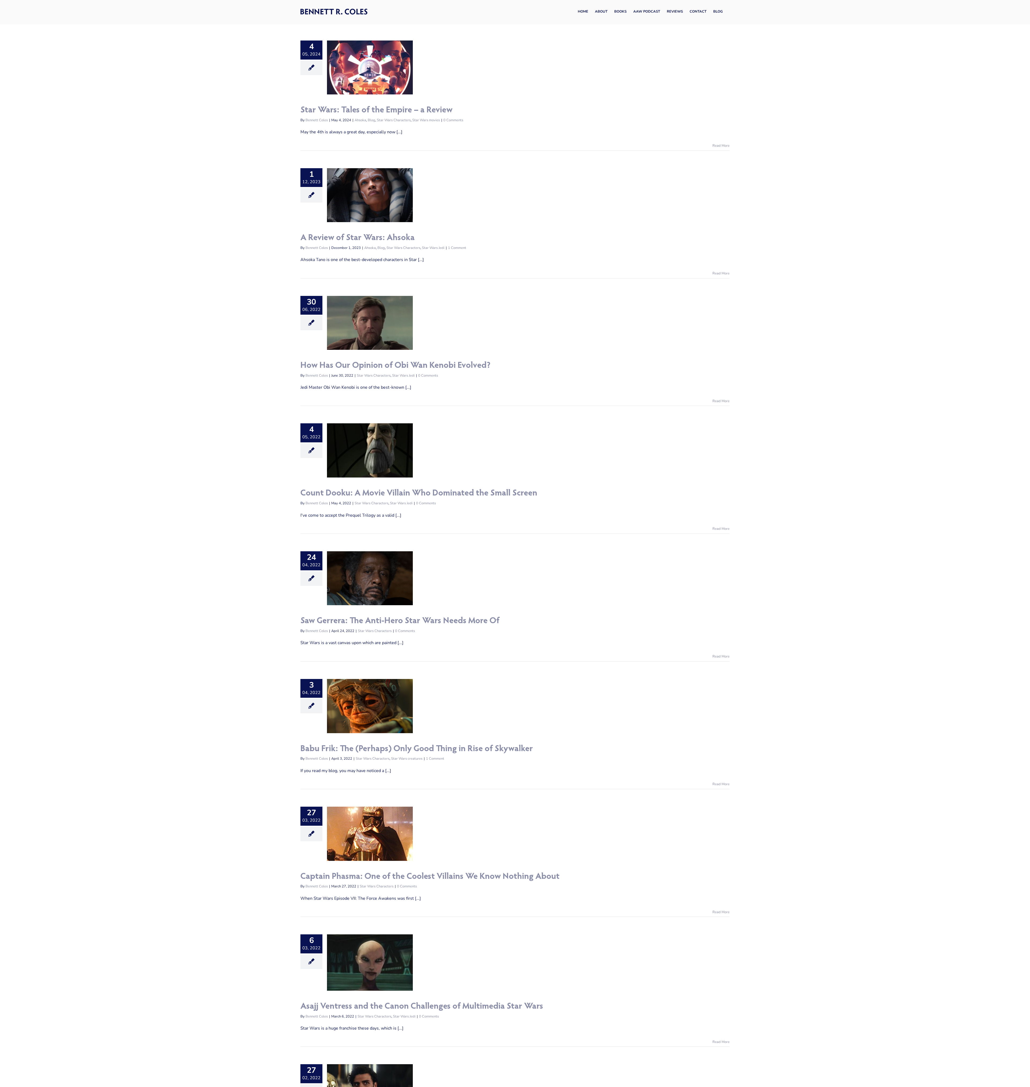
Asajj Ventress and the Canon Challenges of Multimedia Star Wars (421, 1006)
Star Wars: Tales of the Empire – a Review (376, 110)
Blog (371, 120)
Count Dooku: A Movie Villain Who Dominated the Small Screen (418, 493)
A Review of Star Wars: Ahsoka (357, 238)
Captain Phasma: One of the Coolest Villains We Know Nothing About (430, 877)
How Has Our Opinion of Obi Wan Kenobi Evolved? (395, 366)
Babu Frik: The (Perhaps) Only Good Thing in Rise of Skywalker (416, 749)
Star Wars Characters (394, 120)
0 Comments (453, 120)
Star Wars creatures (406, 758)
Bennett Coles (317, 120)
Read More (721, 145)
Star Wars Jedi (433, 247)
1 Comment (457, 247)
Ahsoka (360, 120)
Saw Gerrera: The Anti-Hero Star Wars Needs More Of (399, 621)
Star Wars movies (426, 120)
